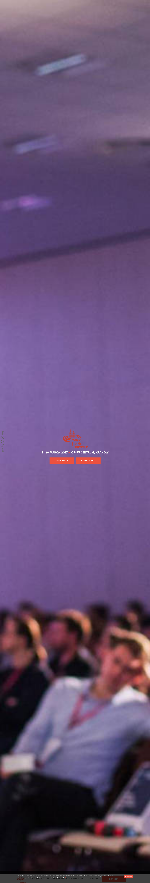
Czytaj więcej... (70, 878)
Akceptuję (128, 876)
